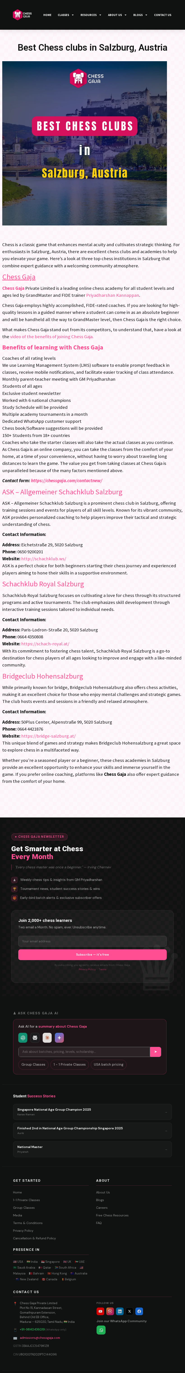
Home (17, 1192)
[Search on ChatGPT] (22, 1038)
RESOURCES (89, 15)
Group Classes (33, 1064)
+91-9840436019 (32, 1329)
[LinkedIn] (120, 1311)
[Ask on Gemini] (59, 1038)
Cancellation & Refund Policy (34, 1238)
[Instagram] (110, 1311)
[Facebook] (139, 1311)
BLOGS (138, 15)
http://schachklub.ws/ (43, 559)
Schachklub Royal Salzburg (43, 583)
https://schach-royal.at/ (45, 644)
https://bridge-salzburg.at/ (48, 736)
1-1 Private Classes (26, 1200)
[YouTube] (100, 1311)
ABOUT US (115, 15)
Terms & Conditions (28, 1223)
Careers (102, 1208)
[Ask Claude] (47, 1038)
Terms (102, 969)
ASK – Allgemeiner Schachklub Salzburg (62, 491)
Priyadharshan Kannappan (112, 295)
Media (17, 1215)
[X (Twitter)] (129, 1311)
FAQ (99, 1223)
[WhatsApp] (101, 1330)
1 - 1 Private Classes (69, 1064)
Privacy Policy (87, 969)
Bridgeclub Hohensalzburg (42, 676)
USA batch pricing (108, 1064)
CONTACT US (162, 15)
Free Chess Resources (112, 1215)
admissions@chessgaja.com (40, 1338)
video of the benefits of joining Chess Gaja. (52, 337)
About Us (103, 1192)
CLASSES (63, 15)
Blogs (100, 1200)
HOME (47, 15)
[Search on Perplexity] (34, 1038)
